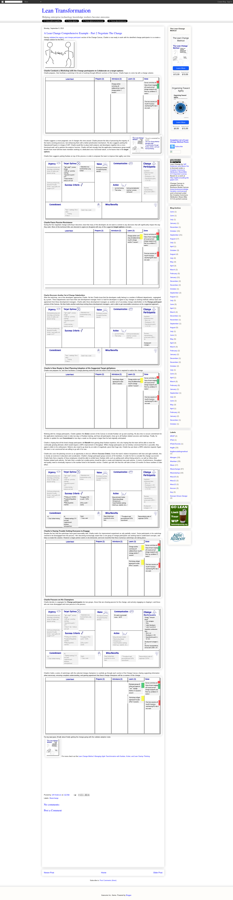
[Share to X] (84, 795)
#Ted (172, 440)
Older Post (157, 873)
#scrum (173, 488)
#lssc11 (173, 481)
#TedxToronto (175, 444)
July (171, 219)
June (172, 212)
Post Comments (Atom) (108, 880)
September (174, 235)
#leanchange (54, 798)
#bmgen (173, 457)
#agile (172, 448)
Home (103, 873)
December (174, 281)
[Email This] (79, 795)
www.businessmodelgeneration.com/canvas (179, 190)
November (174, 227)
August (172, 239)
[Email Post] (75, 795)
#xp (171, 492)
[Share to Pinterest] (88, 795)
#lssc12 (173, 484)
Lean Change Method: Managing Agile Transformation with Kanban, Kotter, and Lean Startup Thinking (114, 756)
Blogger (128, 895)
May (171, 262)
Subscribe (179, 146)
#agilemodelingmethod (179, 451)
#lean (172, 465)
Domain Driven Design (178, 496)
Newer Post (49, 873)
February (173, 273)
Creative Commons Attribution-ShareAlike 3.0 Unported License (178, 172)
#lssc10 (173, 477)
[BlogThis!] (81, 795)
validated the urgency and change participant (65, 37)
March (172, 270)
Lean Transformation (66, 10)
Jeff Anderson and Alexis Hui (179, 165)
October (173, 231)
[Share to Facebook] (86, 795)
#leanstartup (175, 473)
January (173, 223)
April (172, 246)
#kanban (173, 461)
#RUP (172, 436)
